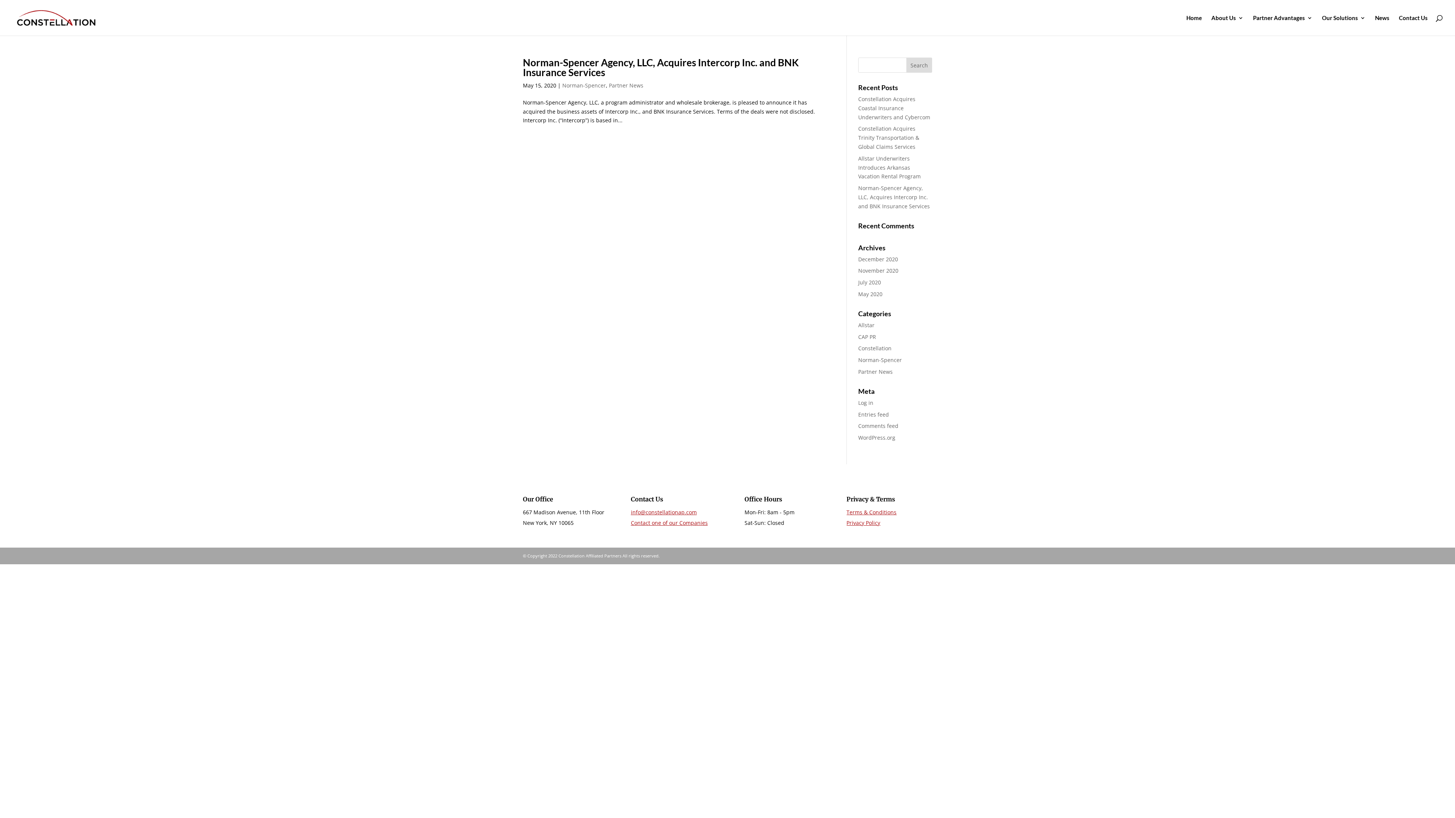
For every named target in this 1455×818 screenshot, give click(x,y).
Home (1194, 18)
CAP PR (867, 336)
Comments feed (878, 425)
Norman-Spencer (584, 85)
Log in (865, 402)
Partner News (626, 85)
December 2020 (878, 259)
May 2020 (870, 294)
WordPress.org (876, 437)
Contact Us (1413, 18)
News (1382, 18)
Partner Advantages (1279, 18)
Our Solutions (1340, 18)
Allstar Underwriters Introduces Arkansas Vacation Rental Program (889, 167)
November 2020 (878, 270)
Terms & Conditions (871, 512)
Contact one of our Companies (669, 522)
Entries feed (873, 414)
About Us (1223, 18)
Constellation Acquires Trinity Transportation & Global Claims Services (888, 137)
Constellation (875, 348)
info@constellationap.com (664, 512)
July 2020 (869, 282)
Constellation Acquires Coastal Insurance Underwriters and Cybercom (894, 108)
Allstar (866, 325)
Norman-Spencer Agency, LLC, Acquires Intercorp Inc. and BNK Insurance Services (661, 67)
